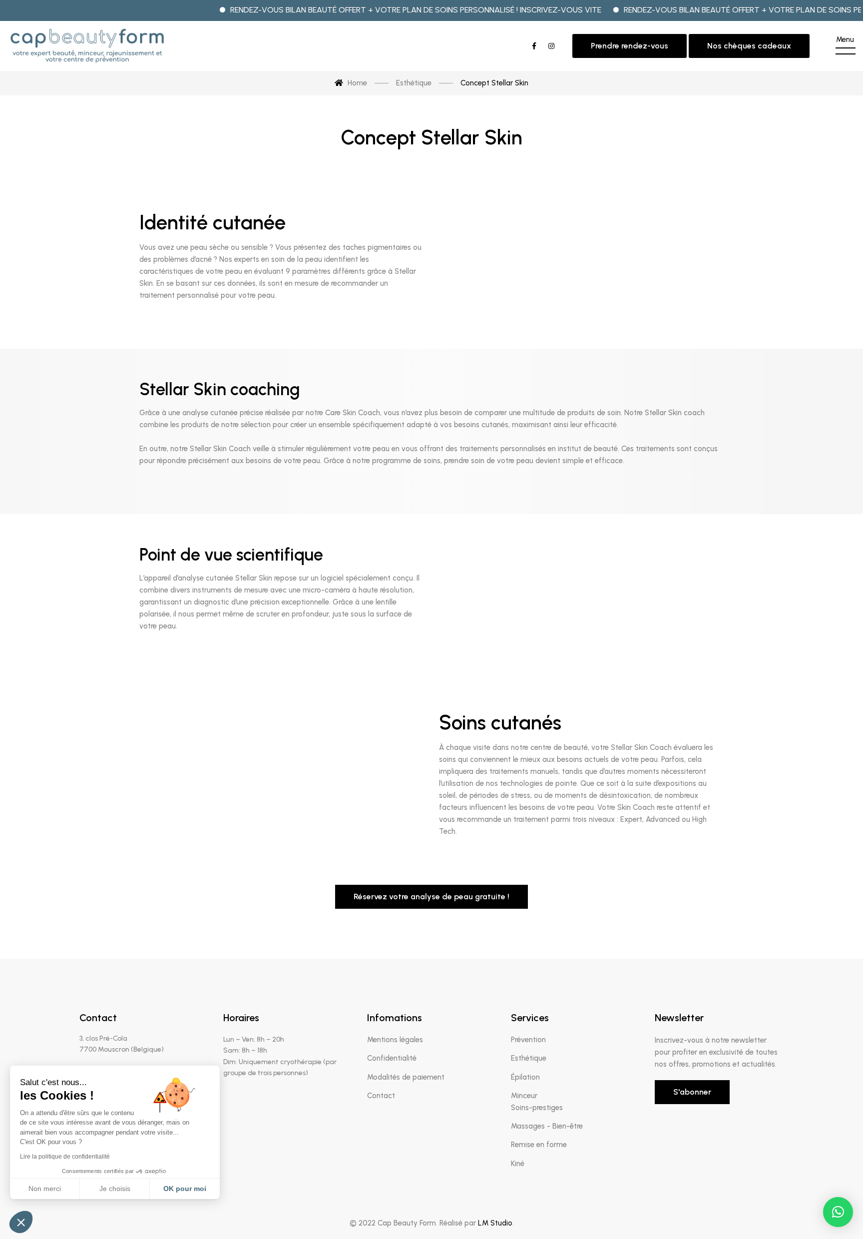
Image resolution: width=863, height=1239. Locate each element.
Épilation (525, 1077)
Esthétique (528, 1058)
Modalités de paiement (405, 1077)
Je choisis (114, 1189)
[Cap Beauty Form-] (87, 46)
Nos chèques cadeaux (749, 45)
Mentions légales (395, 1039)
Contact (381, 1095)
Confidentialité (392, 1058)
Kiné (517, 1163)
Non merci (44, 1189)
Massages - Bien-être (547, 1126)
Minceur (524, 1095)
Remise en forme (539, 1144)
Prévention (528, 1039)
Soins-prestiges (537, 1107)
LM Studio (495, 1223)
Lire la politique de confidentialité (65, 1156)
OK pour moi (184, 1189)
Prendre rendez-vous (629, 45)
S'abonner (692, 1092)
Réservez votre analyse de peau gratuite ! (431, 896)
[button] (838, 1212)
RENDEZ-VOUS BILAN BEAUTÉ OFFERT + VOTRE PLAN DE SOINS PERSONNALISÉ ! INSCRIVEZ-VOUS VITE (385, 9)
